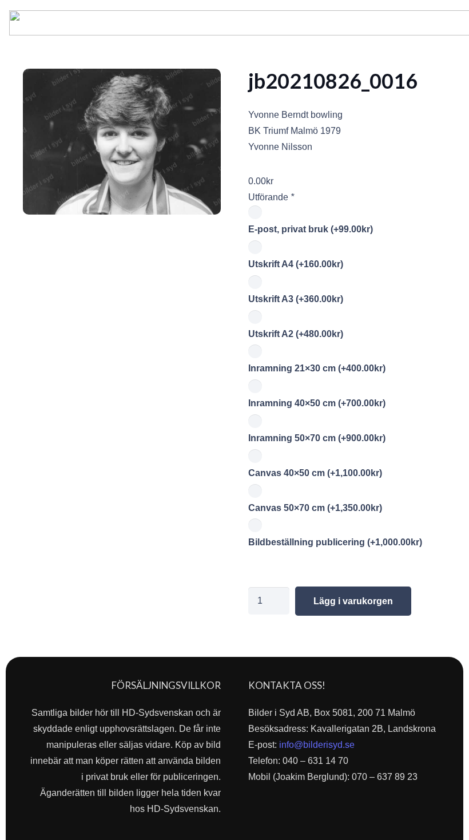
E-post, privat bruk (310, 229)
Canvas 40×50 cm (315, 473)
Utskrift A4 (295, 264)
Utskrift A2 (295, 334)
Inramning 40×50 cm (316, 403)
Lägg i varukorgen (353, 601)
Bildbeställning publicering (335, 542)
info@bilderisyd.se (317, 745)
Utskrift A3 (295, 299)
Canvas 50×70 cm (315, 508)
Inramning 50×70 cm (316, 438)
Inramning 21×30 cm (316, 368)
